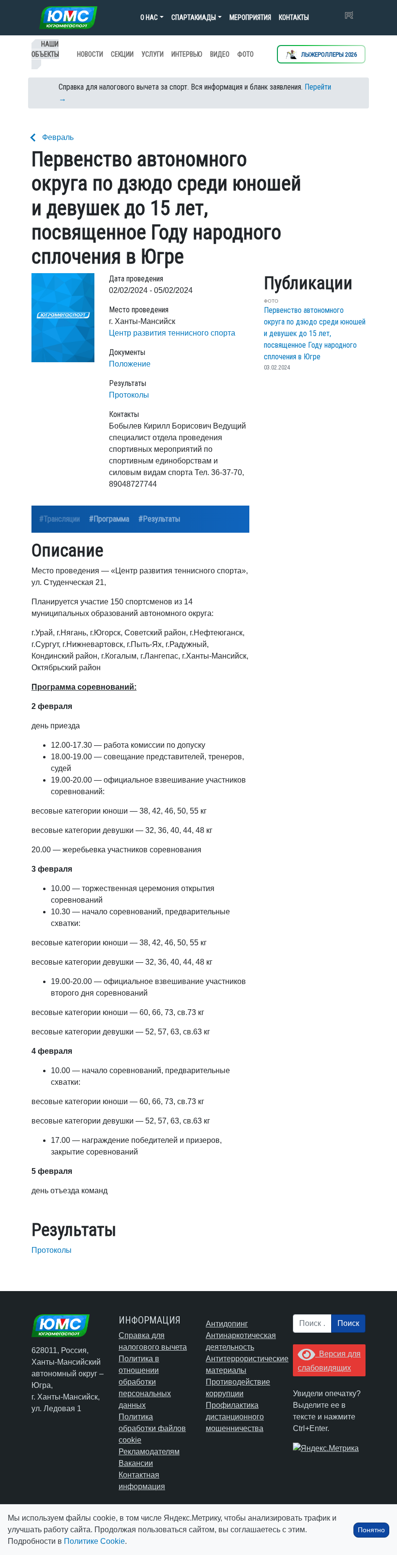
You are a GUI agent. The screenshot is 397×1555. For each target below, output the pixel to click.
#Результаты (159, 518)
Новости (90, 54)
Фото (245, 54)
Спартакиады (193, 17)
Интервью (186, 54)
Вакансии (136, 1463)
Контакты (294, 17)
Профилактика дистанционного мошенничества (235, 1416)
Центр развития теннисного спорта (172, 333)
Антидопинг (227, 1324)
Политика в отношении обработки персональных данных (145, 1382)
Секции (122, 54)
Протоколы (129, 395)
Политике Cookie (94, 1541)
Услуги (152, 54)
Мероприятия (250, 17)
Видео (219, 54)
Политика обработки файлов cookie (152, 1428)
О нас (149, 17)
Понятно (371, 1530)
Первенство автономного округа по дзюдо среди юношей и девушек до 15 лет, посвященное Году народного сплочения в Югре (315, 333)
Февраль (58, 137)
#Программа (109, 518)
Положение (130, 364)
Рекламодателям (149, 1451)
